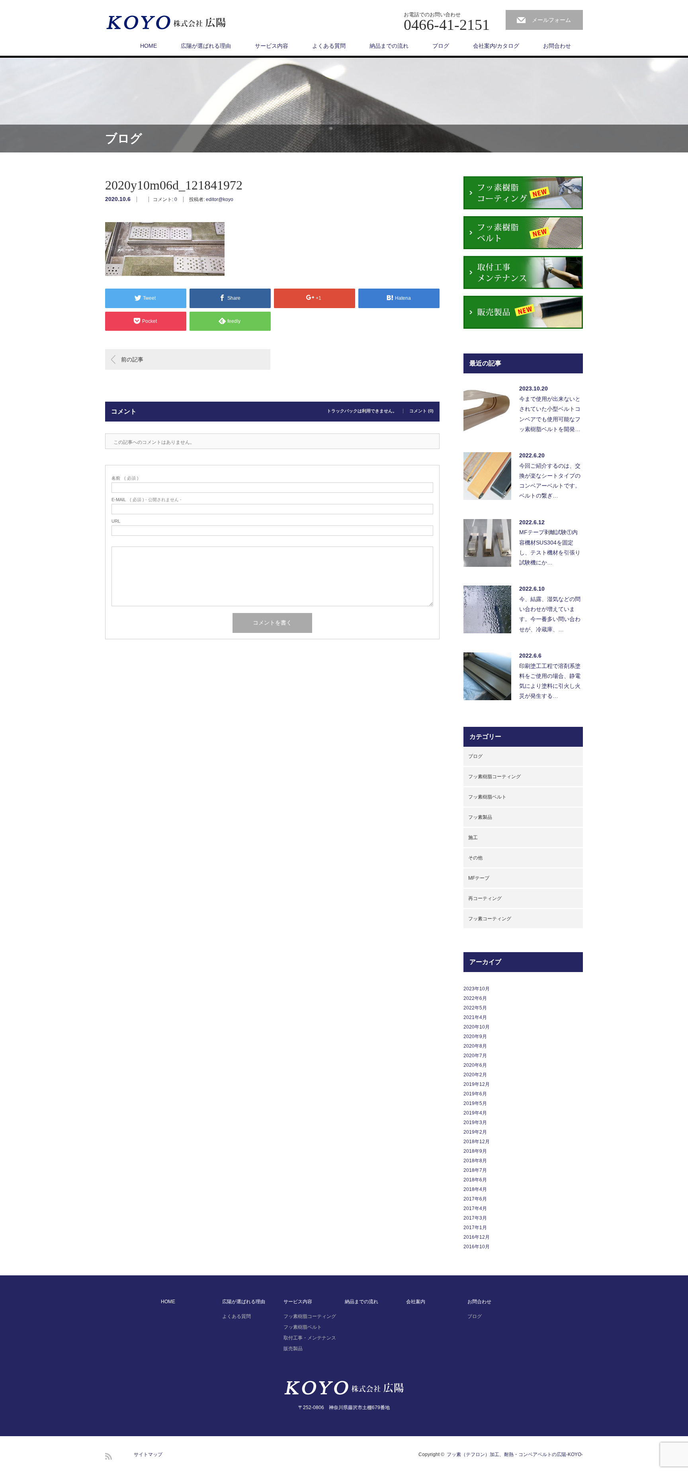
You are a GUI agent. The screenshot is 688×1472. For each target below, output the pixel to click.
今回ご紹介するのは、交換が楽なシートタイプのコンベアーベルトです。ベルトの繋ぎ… (549, 481)
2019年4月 (475, 1113)
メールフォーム (551, 20)
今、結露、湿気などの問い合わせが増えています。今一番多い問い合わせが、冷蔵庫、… (549, 614)
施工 (473, 837)
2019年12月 (476, 1084)
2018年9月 (475, 1151)
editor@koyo (219, 199)
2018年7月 (475, 1170)
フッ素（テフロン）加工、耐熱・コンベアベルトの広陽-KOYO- (515, 1454)
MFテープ (478, 878)
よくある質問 (329, 46)
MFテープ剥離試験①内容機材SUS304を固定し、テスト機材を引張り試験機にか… (549, 547)
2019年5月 (475, 1103)
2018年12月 (476, 1141)
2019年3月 (475, 1122)
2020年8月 (475, 1046)
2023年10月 (476, 989)
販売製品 (293, 1348)
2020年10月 (476, 1027)
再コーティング (485, 898)
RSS (108, 1456)
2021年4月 (475, 1017)
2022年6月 (475, 998)
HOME (148, 46)
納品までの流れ (388, 46)
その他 (475, 858)
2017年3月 (475, 1218)
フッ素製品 (480, 817)
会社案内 (415, 1301)
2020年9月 (475, 1036)
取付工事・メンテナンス (309, 1337)
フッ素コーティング (489, 918)
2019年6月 (475, 1094)
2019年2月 (475, 1132)
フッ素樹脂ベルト (487, 797)
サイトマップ (148, 1454)
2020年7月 (475, 1055)
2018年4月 (475, 1189)
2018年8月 (475, 1161)
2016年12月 (476, 1237)
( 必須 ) (125, 478)
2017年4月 (475, 1208)
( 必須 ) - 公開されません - (146, 500)
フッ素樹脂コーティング (494, 776)
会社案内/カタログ (496, 46)
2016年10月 (476, 1246)
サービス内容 (271, 46)
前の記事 (132, 359)
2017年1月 (475, 1227)
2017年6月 (475, 1199)
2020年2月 (475, 1075)
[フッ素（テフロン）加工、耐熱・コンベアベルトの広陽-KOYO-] (166, 23)
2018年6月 (475, 1180)
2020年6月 (475, 1065)
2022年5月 (475, 1008)
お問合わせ (557, 46)
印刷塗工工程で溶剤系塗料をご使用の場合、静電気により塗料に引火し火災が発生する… (549, 681)
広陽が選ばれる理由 (206, 46)
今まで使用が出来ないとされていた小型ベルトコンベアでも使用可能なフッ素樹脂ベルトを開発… (549, 414)
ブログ (440, 46)
